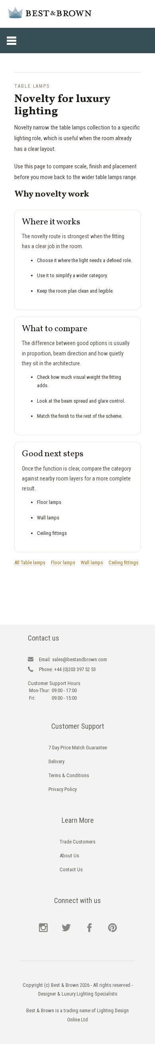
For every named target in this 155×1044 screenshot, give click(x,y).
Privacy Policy (62, 789)
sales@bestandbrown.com (73, 659)
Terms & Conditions (68, 775)
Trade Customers (77, 842)
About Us (69, 856)
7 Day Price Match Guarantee (77, 748)
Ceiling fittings (123, 562)
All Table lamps (29, 562)
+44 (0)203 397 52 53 (67, 669)
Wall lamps (92, 562)
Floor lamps (63, 562)
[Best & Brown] (49, 13)
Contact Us (71, 869)
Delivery (56, 761)
